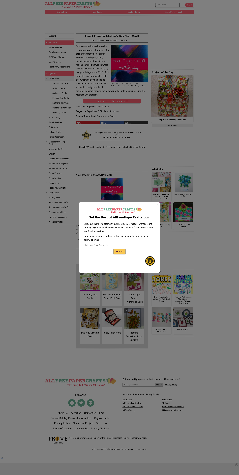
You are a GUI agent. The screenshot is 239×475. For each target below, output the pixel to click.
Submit (119, 251)
